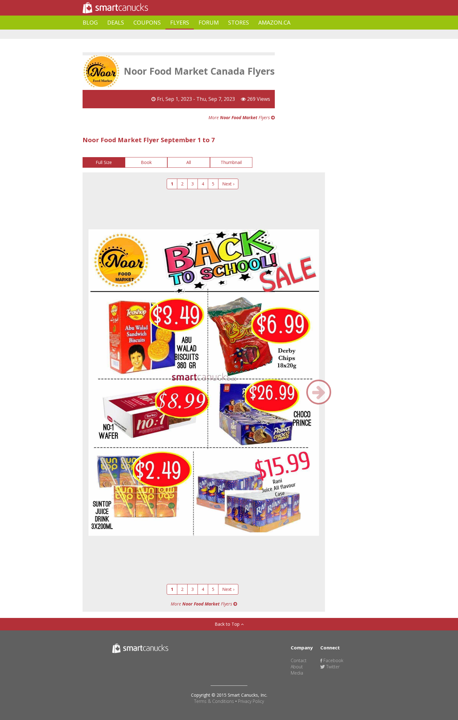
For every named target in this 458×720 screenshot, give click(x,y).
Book (146, 162)
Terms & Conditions (214, 701)
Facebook (332, 660)
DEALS (115, 22)
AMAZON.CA (274, 22)
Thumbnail (231, 162)
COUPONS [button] (147, 22)
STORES (238, 22)
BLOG (90, 22)
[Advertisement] (196, 34)
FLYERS (179, 22)
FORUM (208, 22)
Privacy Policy (251, 701)
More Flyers (239, 117)
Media (297, 673)
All (188, 162)
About (297, 667)
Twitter (332, 667)
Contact (299, 660)
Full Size (104, 162)
